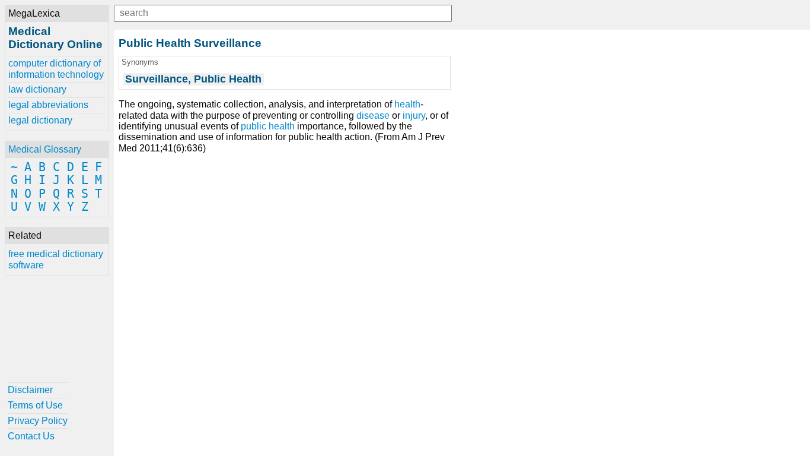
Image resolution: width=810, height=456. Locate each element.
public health (268, 126)
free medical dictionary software (55, 259)
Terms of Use (35, 405)
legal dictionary (40, 120)
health (407, 104)
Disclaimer (30, 390)
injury (414, 115)
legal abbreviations (48, 105)
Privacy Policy (38, 421)
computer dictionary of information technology (56, 68)
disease (373, 115)
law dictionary (37, 89)
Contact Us (31, 436)
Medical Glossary (44, 149)
